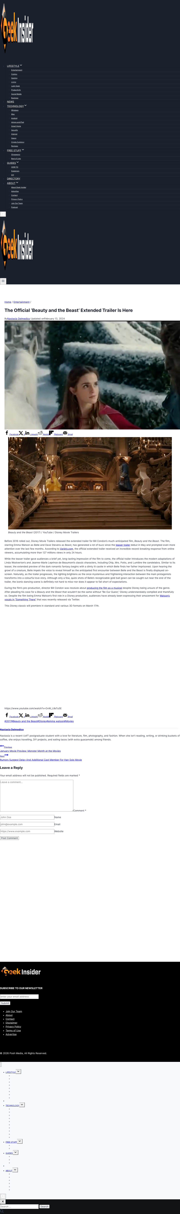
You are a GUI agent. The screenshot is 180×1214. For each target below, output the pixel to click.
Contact (14, 195)
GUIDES (9, 1153)
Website (58, 831)
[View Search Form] (3, 214)
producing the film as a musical (104, 588)
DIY (12, 175)
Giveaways (15, 154)
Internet (14, 134)
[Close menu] (1, 1064)
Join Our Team (17, 203)
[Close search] (3, 1201)
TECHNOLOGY (12, 1105)
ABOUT (9, 1170)
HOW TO (14, 167)
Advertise (15, 191)
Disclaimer (11, 1022)
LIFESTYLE (11, 1072)
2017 (7, 721)
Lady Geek (15, 86)
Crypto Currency (17, 142)
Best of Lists (16, 158)
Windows (14, 110)
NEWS (10, 101)
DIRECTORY (13, 178)
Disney (42, 721)
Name (57, 817)
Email (57, 824)
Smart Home (16, 126)
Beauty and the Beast (24, 721)
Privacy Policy (17, 199)
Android (14, 118)
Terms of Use (13, 1030)
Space (13, 138)
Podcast (14, 207)
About (9, 1015)
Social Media (16, 94)
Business (14, 98)
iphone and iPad (17, 122)
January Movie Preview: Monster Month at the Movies (30, 749)
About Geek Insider (18, 187)
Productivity (16, 90)
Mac (13, 114)
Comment (79, 810)
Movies (69, 721)
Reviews (14, 146)
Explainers (15, 171)
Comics (14, 74)
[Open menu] (3, 281)
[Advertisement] (84, 875)
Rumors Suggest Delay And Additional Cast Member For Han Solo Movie (41, 758)
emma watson (55, 721)
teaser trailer (123, 545)
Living (13, 82)
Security (14, 130)
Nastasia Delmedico (18, 318)
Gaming (14, 78)
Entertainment (16, 70)
